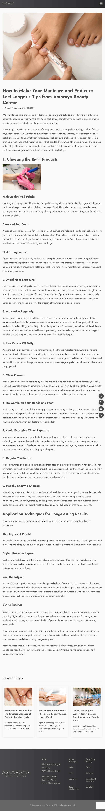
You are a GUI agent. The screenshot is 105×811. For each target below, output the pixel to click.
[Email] (101, 408)
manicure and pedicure (41, 521)
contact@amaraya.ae (51, 783)
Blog (44, 758)
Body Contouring (73, 787)
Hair (70, 773)
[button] (101, 4)
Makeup (89, 773)
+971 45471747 (49, 779)
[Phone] (101, 402)
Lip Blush (89, 786)
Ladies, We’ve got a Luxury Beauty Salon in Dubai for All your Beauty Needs (86, 715)
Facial (88, 767)
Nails (71, 767)
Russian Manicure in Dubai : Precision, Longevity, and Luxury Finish (52, 714)
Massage (72, 779)
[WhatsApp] (101, 396)
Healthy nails (30, 119)
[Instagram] (101, 415)
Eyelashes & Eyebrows (91, 780)
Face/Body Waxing (90, 760)
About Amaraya (72, 760)
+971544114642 (49, 776)
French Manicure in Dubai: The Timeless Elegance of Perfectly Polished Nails (18, 714)
